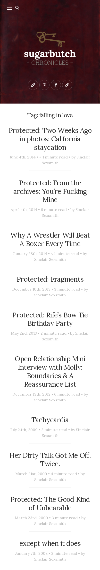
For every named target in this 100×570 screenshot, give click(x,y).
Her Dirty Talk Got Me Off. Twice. (50, 459)
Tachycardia (50, 419)
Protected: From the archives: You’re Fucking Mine (50, 191)
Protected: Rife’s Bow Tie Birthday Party (50, 319)
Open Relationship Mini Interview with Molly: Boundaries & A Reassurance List (50, 371)
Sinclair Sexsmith (50, 259)
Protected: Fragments (50, 279)
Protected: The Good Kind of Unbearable (50, 503)
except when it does (50, 543)
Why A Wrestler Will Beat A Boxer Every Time (50, 239)
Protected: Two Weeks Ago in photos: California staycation (50, 139)
